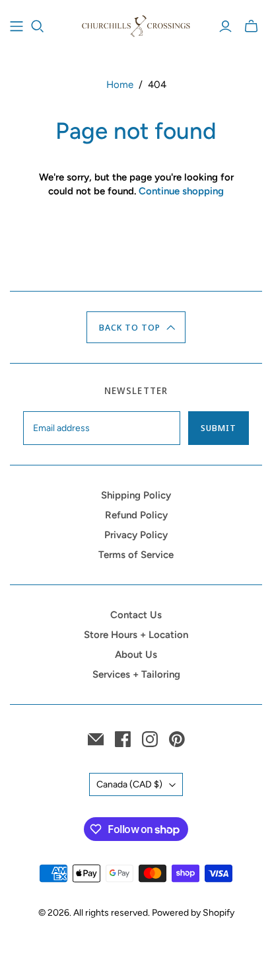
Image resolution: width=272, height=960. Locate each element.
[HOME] (16, 26)
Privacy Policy (136, 535)
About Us (136, 654)
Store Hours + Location (136, 635)
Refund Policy (136, 515)
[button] (136, 327)
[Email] (96, 739)
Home (119, 85)
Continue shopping (181, 191)
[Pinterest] (177, 739)
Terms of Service (136, 555)
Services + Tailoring (136, 674)
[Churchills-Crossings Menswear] (136, 24)
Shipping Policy (136, 495)
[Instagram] (150, 739)
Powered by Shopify (193, 912)
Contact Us (136, 615)
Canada (129, 784)
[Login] (225, 26)
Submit (218, 428)
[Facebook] (123, 739)
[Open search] (37, 26)
